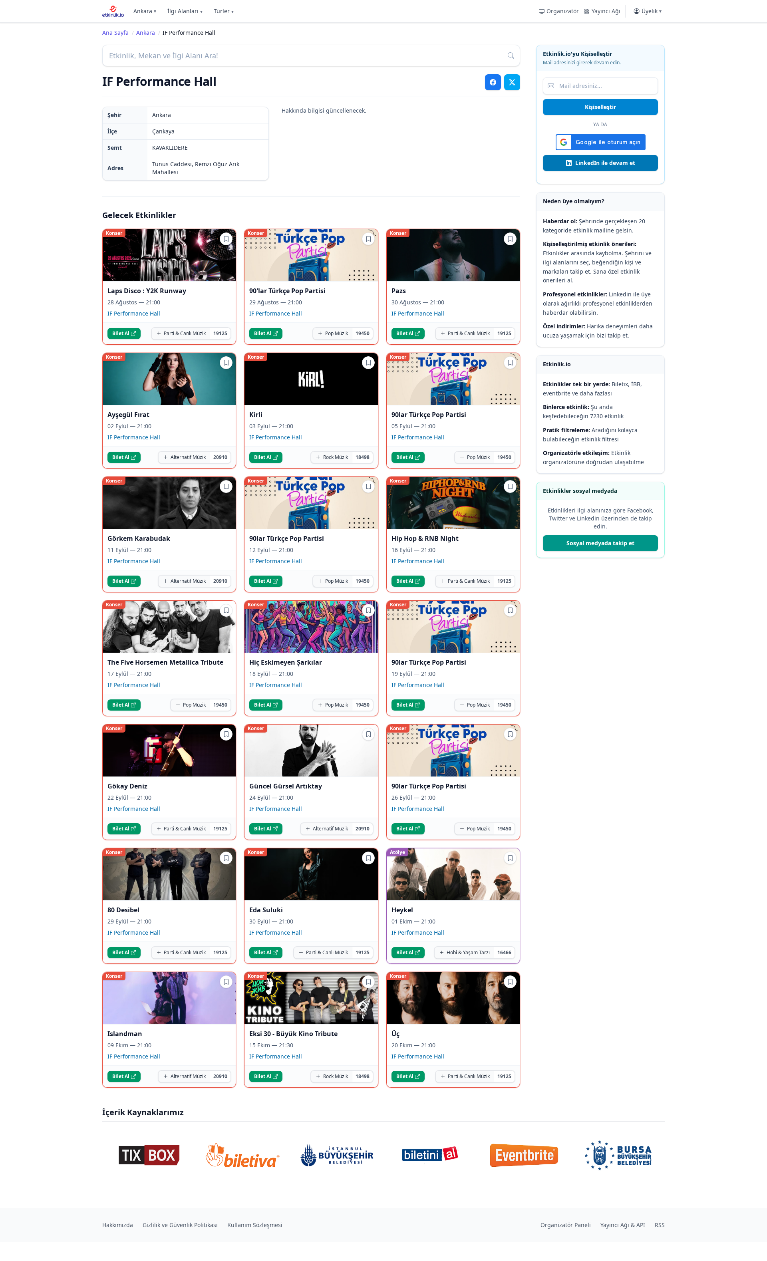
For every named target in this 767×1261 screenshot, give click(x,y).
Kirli (255, 414)
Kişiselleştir (600, 107)
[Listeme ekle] (226, 238)
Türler (224, 11)
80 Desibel (123, 910)
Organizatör (562, 11)
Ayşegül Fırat (128, 414)
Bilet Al (120, 333)
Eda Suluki (266, 910)
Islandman (124, 1033)
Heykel (402, 910)
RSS (660, 1225)
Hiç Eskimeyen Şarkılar (285, 662)
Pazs (398, 290)
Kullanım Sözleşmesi (254, 1225)
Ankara (144, 11)
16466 (504, 952)
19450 (363, 333)
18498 (363, 457)
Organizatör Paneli (565, 1225)
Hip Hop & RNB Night (425, 538)
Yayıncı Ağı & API (622, 1225)
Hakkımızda (117, 1225)
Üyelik (652, 11)
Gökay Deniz (127, 786)
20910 (220, 457)
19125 (220, 333)
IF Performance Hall (133, 313)
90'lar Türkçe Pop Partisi (287, 290)
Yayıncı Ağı (606, 11)
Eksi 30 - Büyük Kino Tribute (293, 1033)
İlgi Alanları (185, 11)
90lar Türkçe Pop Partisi (428, 414)
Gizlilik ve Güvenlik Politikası (180, 1225)
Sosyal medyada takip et (600, 543)
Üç (395, 1033)
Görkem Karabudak (138, 538)
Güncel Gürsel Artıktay (285, 786)
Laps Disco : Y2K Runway (146, 290)
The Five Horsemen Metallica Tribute (165, 662)
